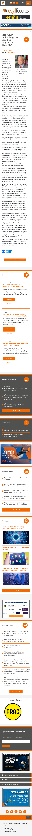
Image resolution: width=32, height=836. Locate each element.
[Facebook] (3, 251)
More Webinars (16, 410)
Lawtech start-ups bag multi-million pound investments (15, 497)
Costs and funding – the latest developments (14, 405)
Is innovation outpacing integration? (13, 646)
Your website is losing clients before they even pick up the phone (16, 315)
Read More (9, 299)
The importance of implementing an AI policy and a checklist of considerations (16, 653)
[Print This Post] (30, 31)
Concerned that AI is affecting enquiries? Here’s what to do (13, 527)
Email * (5, 741)
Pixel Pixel (10, 829)
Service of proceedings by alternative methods (15, 548)
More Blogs (9, 303)
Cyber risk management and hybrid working (16, 478)
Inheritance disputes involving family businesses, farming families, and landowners (16, 397)
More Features (16, 590)
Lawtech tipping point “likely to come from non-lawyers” (16, 491)
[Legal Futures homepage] (16, 11)
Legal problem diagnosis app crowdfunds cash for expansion (15, 503)
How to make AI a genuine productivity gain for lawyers (15, 640)
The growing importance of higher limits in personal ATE (15, 344)
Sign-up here (6, 746)
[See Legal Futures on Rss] (24, 811)
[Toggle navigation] (28, 3)
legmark (14, 831)
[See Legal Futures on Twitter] (11, 3)
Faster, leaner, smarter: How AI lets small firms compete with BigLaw (15, 569)
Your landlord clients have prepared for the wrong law (13, 285)
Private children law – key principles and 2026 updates (16, 389)
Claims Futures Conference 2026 (16, 430)
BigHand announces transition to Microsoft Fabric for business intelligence (16, 633)
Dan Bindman (12, 52)
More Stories (16, 509)
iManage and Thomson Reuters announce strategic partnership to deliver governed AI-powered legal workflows (17, 662)
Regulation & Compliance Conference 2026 (13, 435)
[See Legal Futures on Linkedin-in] (14, 3)
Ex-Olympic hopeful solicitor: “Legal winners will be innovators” (17, 485)
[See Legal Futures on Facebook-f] (17, 3)
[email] (16, 741)
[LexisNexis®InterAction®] (16, 711)
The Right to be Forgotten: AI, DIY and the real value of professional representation (17, 671)
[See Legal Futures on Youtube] (20, 811)
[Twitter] (7, 251)
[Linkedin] (11, 251)
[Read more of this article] (16, 537)
